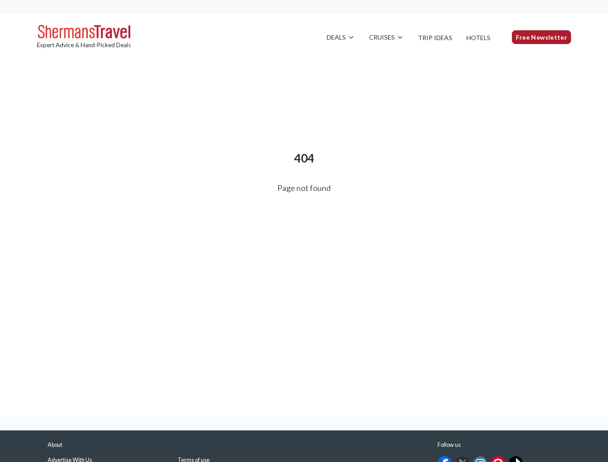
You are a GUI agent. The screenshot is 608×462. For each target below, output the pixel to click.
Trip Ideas (435, 37)
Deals (336, 37)
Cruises (382, 37)
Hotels (478, 37)
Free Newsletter (541, 37)
